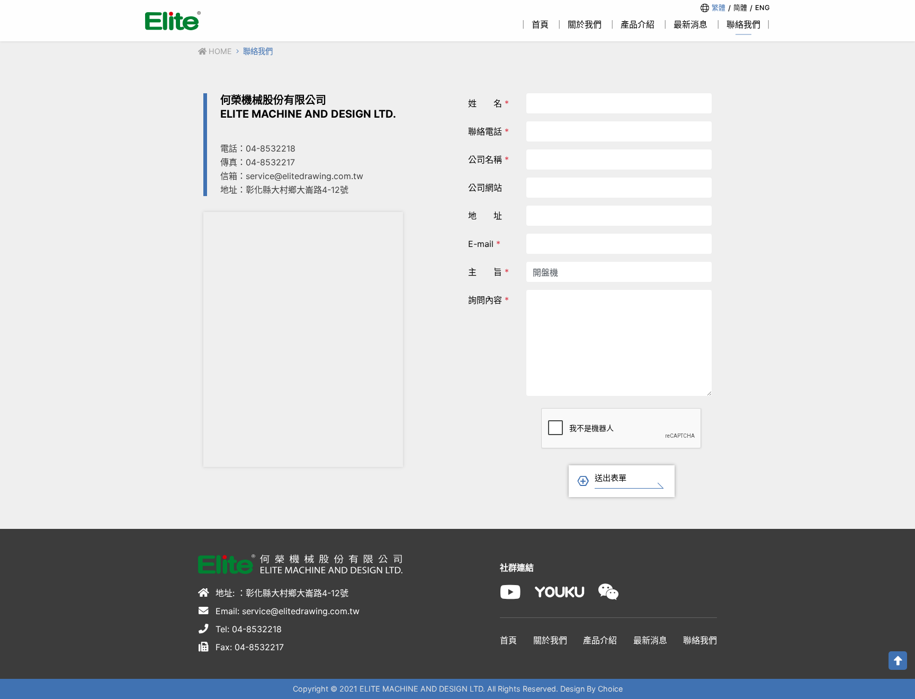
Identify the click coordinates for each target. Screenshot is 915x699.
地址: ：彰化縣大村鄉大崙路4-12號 (280, 593)
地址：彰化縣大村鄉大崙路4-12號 (284, 189)
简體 (740, 8)
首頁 (508, 640)
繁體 (718, 8)
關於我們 (550, 640)
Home (219, 51)
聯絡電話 (488, 131)
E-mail (484, 243)
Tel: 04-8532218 (247, 629)
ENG (762, 8)
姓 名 (488, 103)
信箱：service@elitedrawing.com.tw (291, 176)
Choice (610, 688)
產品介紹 (600, 640)
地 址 (485, 215)
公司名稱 (488, 159)
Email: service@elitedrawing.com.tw (286, 611)
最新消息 (650, 640)
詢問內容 (488, 300)
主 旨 (488, 272)
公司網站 (485, 187)
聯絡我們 (700, 640)
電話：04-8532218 (257, 148)
